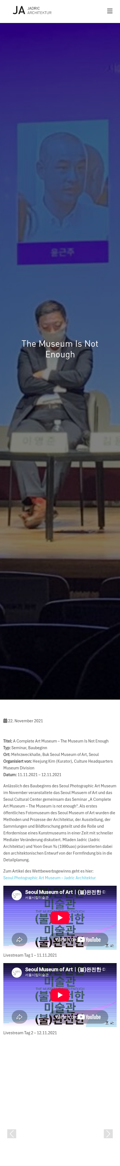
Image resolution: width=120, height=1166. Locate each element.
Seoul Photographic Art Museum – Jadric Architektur (49, 878)
